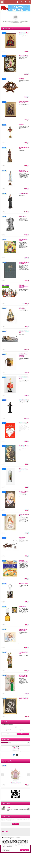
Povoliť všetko (24, 850)
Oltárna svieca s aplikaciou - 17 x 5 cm (23, 470)
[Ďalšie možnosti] (29, 2)
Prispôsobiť (6, 850)
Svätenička (22, 308)
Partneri (5, 831)
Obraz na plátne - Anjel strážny (23, 630)
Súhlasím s (16, 729)
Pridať (22, 734)
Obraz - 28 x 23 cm (23, 698)
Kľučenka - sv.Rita (23, 583)
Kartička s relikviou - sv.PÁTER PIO (24, 492)
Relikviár (21, 124)
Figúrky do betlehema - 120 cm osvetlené (24, 286)
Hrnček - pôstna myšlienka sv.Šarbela (23, 355)
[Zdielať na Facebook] (14, 755)
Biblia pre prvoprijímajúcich (23, 561)
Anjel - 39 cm (22, 216)
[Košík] (26, 2)
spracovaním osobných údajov (18, 729)
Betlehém (21, 78)
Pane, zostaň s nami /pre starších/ (24, 263)
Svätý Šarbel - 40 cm (24, 400)
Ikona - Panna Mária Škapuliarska (24, 102)
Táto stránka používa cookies (11, 838)
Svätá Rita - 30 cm (23, 193)
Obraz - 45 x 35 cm (23, 55)
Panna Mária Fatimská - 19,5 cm (23, 171)
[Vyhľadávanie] (21, 2)
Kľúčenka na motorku (22, 538)
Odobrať (9, 734)
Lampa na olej (22, 606)
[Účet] (17, 2)
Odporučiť (15, 823)
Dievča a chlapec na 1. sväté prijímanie (15, 782)
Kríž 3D (8, 807)
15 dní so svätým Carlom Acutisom (23, 676)
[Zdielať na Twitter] (17, 755)
